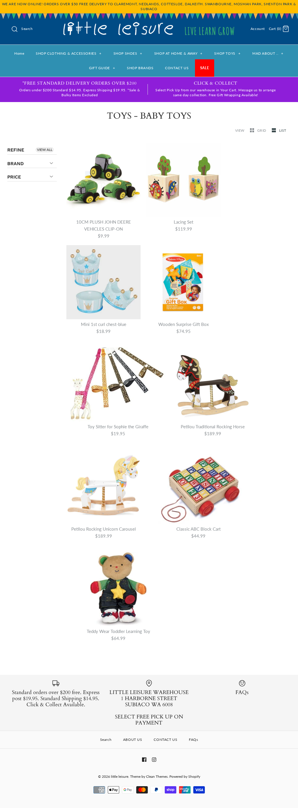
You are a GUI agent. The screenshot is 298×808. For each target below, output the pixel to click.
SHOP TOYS (227, 53)
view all (44, 149)
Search (106, 739)
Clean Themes (157, 776)
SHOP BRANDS (140, 68)
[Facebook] (70, 29)
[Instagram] (79, 29)
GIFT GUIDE (102, 68)
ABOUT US (132, 739)
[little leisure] (149, 22)
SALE (204, 68)
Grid (262, 130)
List (282, 130)
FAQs (193, 739)
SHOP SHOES (127, 53)
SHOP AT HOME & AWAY (178, 53)
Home (19, 53)
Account (258, 28)
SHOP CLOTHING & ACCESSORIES (69, 53)
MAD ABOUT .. (267, 53)
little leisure (119, 776)
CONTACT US (177, 68)
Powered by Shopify (184, 776)
